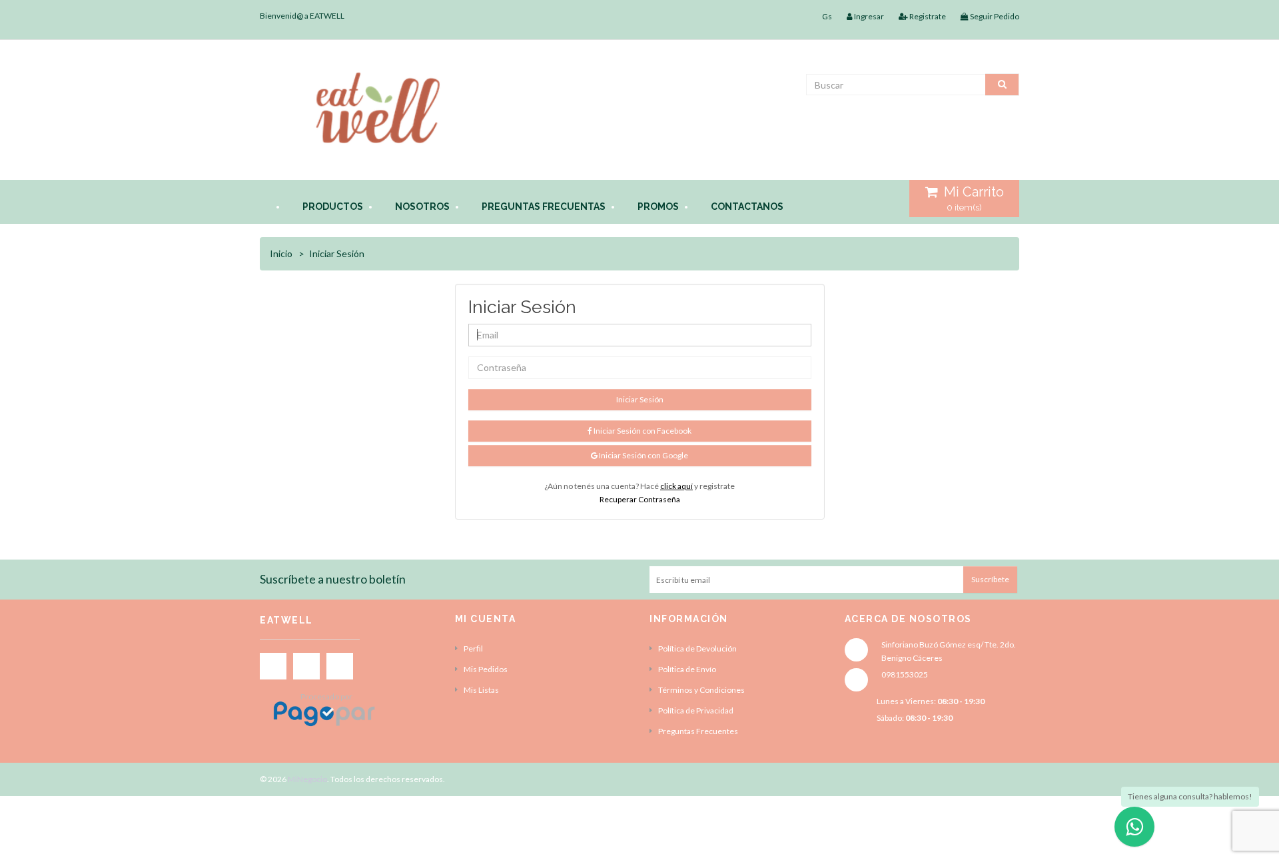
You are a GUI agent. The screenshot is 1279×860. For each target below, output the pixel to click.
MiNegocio (307, 779)
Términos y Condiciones (701, 690)
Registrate (927, 16)
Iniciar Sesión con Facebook (641, 431)
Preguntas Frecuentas (544, 206)
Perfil (473, 648)
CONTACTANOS (747, 206)
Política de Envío (687, 669)
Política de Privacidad (695, 710)
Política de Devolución (697, 648)
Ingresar (868, 16)
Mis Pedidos (486, 669)
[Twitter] (306, 666)
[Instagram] (339, 666)
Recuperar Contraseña (640, 499)
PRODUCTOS (332, 206)
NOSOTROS (422, 206)
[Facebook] (273, 666)
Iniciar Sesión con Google (643, 455)
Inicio (281, 253)
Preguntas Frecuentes (698, 731)
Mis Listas (481, 690)
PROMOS (658, 206)
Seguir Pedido (994, 16)
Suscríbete (990, 579)
